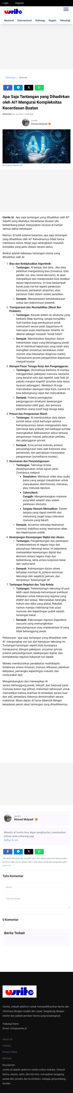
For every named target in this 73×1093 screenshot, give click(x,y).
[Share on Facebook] (7, 87)
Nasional (9, 20)
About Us (7, 1039)
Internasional (24, 20)
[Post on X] (28, 87)
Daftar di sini (11, 840)
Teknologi (65, 20)
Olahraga (40, 20)
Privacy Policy (10, 1052)
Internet (23, 77)
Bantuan (7, 1058)
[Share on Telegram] (18, 87)
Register (19, 3)
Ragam (52, 20)
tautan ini (7, 865)
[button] (65, 8)
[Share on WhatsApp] (39, 87)
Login (5, 3)
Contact (7, 1045)
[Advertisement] (36, 48)
